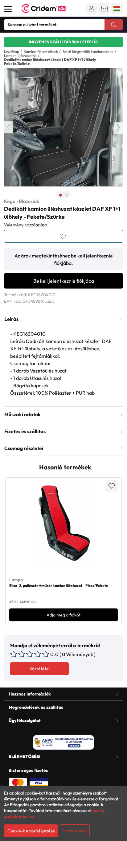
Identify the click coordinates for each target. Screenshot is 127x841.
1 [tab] (60, 195)
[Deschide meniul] (8, 9)
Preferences (74, 831)
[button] (91, 8)
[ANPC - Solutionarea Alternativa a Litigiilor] (63, 742)
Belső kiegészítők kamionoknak (88, 51)
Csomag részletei (23, 448)
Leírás (11, 319)
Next (118, 128)
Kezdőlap (11, 51)
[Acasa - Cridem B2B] (50, 8)
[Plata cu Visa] (39, 782)
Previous (8, 127)
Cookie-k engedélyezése (31, 831)
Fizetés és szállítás (25, 431)
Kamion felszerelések (41, 51)
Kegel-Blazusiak (21, 201)
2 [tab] (66, 195)
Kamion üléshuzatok (20, 55)
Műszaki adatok (22, 414)
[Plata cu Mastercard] (18, 782)
